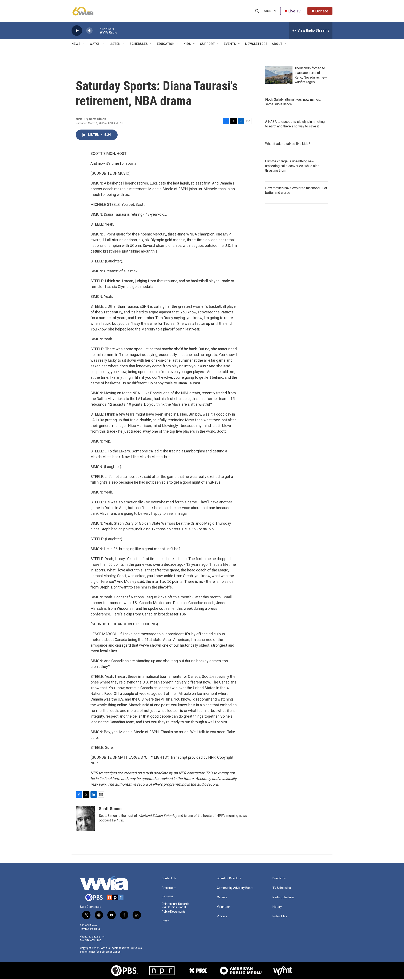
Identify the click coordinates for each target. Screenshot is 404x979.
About (277, 43)
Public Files (279, 916)
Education (166, 43)
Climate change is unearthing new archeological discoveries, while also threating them (292, 166)
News (76, 43)
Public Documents (174, 911)
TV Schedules (281, 887)
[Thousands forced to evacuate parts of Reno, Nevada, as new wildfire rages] (278, 75)
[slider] (96, 30)
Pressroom (169, 887)
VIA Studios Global (174, 907)
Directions (279, 878)
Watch (95, 43)
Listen (115, 43)
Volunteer (223, 906)
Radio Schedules (283, 897)
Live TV (294, 10)
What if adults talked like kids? (287, 144)
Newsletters (256, 43)
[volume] (89, 30)
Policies (222, 916)
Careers (222, 897)
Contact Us (169, 878)
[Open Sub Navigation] (83, 43)
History (277, 906)
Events (230, 43)
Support (207, 43)
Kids (187, 43)
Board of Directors (229, 878)
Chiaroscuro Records (175, 903)
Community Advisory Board (235, 887)
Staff (165, 921)
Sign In (270, 11)
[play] (76, 30)
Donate (321, 11)
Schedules (139, 43)
